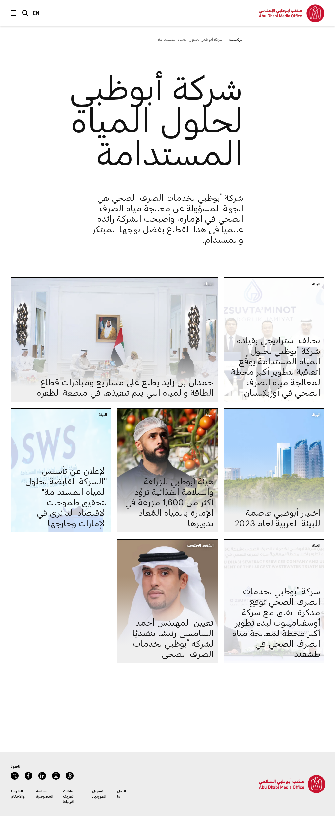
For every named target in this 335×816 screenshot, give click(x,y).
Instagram (56, 776)
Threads (70, 776)
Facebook (28, 776)
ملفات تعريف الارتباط (68, 796)
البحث (25, 13)
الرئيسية (236, 39)
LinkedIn (42, 776)
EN (36, 13)
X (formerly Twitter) (15, 776)
